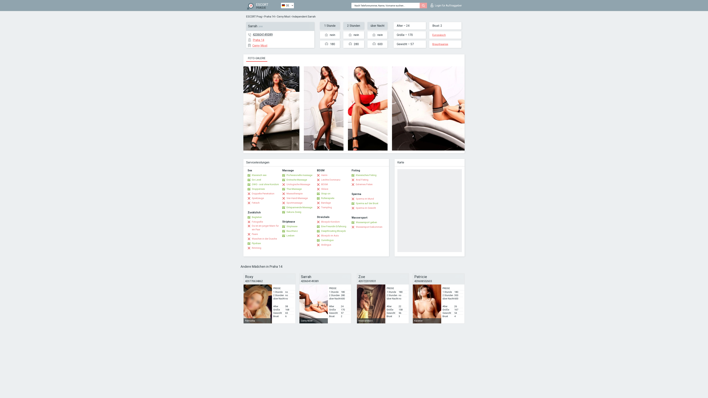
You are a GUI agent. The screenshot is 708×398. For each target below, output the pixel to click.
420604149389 (263, 34)
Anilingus (326, 244)
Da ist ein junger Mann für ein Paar (265, 227)
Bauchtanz (292, 231)
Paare (255, 234)
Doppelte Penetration (263, 193)
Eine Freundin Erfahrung (333, 226)
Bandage (326, 202)
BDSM (324, 184)
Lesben (290, 235)
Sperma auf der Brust (367, 203)
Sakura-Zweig (294, 212)
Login (448, 5)
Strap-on (325, 193)
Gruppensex (258, 189)
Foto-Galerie (257, 58)
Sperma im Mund (365, 198)
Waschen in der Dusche (264, 238)
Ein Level (256, 179)
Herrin (324, 175)
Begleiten (257, 217)
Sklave (324, 189)
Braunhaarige (440, 44)
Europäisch (439, 35)
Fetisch (256, 202)
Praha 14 (269, 16)
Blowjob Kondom (330, 221)
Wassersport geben (366, 222)
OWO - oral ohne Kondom (265, 184)
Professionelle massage (299, 175)
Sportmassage (294, 202)
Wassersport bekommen (369, 227)
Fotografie (257, 221)
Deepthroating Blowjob (333, 231)
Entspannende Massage (299, 207)
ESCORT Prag (254, 16)
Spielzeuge (258, 198)
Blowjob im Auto (330, 235)
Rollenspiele (327, 198)
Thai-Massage (294, 189)
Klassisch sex (259, 175)
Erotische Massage (297, 179)
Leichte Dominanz (330, 179)
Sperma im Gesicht (366, 208)
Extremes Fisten (364, 184)
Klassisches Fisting (366, 175)
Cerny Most (283, 16)
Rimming (256, 248)
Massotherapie (295, 193)
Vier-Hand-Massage (297, 198)
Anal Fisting (362, 179)
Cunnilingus (327, 240)
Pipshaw (256, 243)
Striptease (292, 226)
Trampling (326, 207)
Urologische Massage (298, 184)
